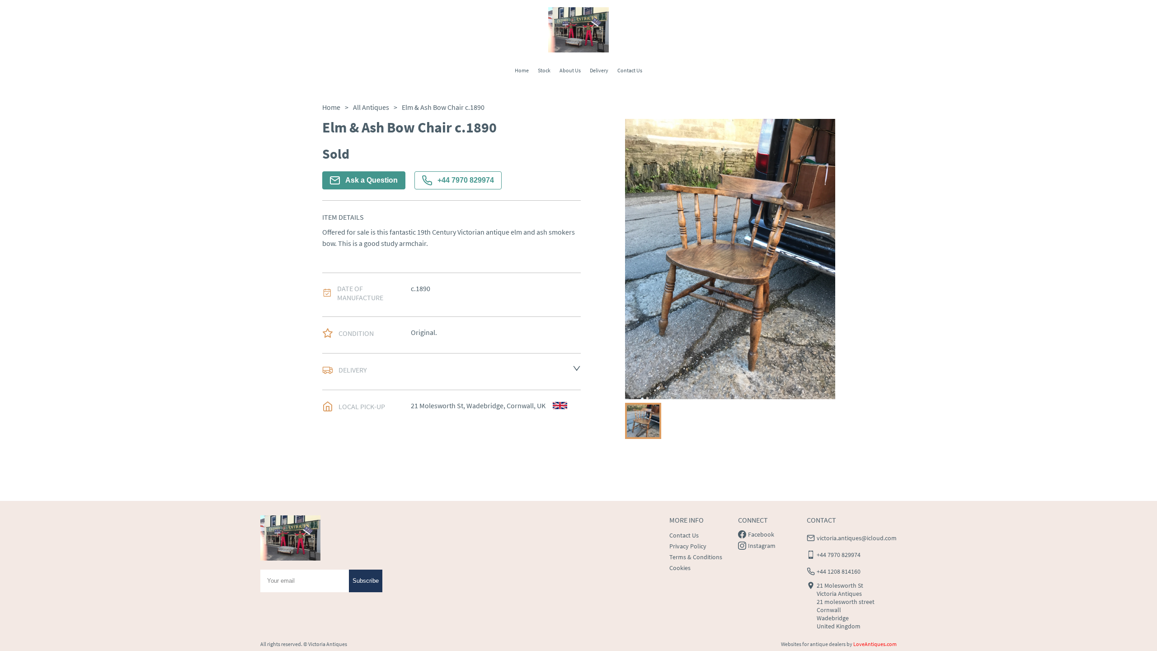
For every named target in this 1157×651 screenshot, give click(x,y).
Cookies (680, 568)
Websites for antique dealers (813, 644)
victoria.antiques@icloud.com (857, 538)
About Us (570, 70)
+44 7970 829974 (465, 180)
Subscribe (366, 580)
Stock (544, 70)
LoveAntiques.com (875, 644)
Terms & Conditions (695, 557)
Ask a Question (371, 180)
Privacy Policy (687, 546)
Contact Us (629, 70)
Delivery (599, 70)
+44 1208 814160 (839, 571)
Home (522, 70)
